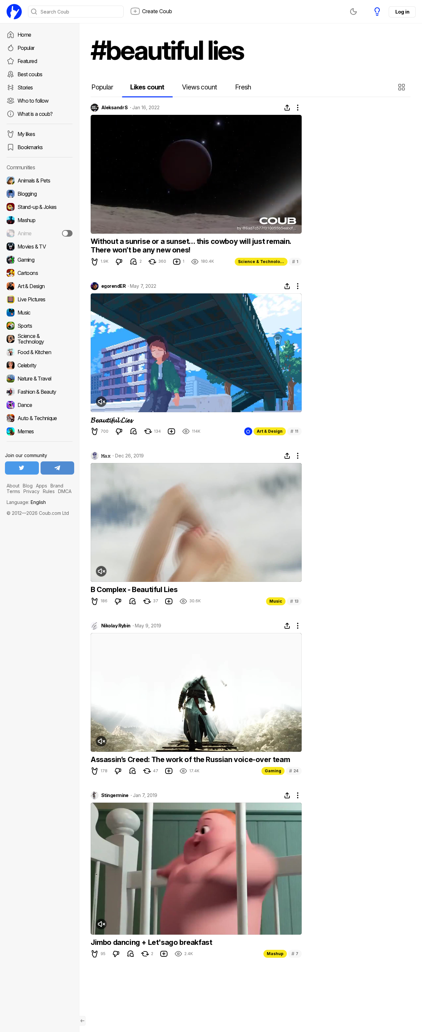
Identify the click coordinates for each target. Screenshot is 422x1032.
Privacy (31, 491)
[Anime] (39, 233)
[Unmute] (101, 401)
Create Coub (157, 11)
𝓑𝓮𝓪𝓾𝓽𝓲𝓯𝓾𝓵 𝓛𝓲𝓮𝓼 (111, 420)
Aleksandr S (114, 107)
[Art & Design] (39, 286)
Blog (28, 485)
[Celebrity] (39, 365)
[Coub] (14, 11)
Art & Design (270, 431)
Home (24, 34)
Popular (26, 48)
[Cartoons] (39, 273)
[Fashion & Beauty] (39, 391)
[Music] (39, 312)
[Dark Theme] (353, 11)
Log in (402, 12)
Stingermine (115, 795)
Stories (25, 87)
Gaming (273, 770)
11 (294, 431)
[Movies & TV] (39, 246)
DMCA (65, 491)
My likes (26, 134)
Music (275, 601)
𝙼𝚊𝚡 (105, 455)
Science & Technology (261, 261)
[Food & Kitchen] (39, 352)
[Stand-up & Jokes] (39, 207)
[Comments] (133, 262)
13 (294, 601)
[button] (402, 87)
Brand (56, 485)
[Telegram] (58, 468)
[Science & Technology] (39, 339)
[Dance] (39, 405)
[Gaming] (39, 259)
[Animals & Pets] (39, 180)
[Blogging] (39, 193)
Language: (26, 502)
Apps (41, 485)
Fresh (243, 87)
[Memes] (39, 431)
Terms (13, 491)
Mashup (275, 953)
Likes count (147, 87)
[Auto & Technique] (39, 418)
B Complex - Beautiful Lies (134, 589)
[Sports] (39, 325)
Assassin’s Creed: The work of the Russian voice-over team (190, 759)
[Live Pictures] (39, 299)
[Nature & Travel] (39, 378)
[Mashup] (39, 220)
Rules (49, 491)
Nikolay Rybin (116, 625)
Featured (27, 61)
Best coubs (30, 74)
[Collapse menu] (82, 1020)
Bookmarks (30, 147)
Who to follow (33, 100)
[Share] (287, 108)
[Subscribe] (67, 233)
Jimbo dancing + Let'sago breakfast (151, 942)
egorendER (113, 286)
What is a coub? (34, 114)
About (13, 485)
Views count (199, 87)
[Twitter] (22, 468)
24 (293, 771)
